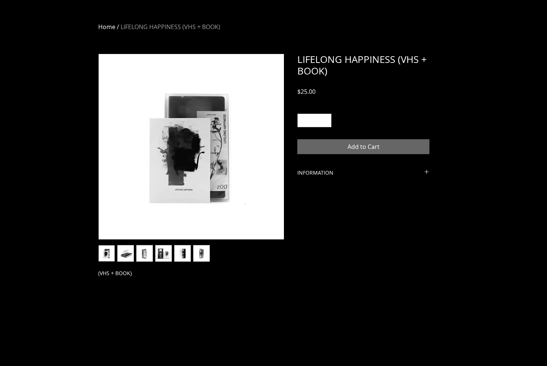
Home (106, 27)
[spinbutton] (314, 120)
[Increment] (325, 120)
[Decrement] (303, 120)
